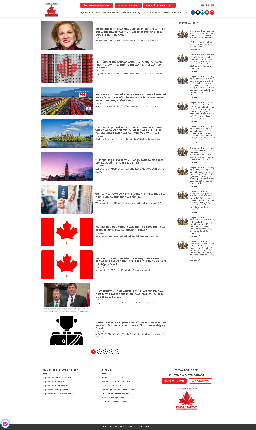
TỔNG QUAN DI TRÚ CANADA (96, 5)
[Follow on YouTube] (207, 12)
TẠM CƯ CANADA (152, 12)
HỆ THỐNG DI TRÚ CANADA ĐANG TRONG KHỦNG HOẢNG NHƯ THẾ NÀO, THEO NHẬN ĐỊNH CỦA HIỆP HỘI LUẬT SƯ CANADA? (128, 64)
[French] (207, 5)
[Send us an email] (197, 12)
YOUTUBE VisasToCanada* (114, 401)
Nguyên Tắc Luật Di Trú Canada (57, 377)
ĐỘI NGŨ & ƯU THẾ (89, 12)
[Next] (117, 351)
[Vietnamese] (212, 5)
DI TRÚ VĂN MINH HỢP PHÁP (158, 5)
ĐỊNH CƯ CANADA (110, 12)
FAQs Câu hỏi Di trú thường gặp (115, 393)
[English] (202, 5)
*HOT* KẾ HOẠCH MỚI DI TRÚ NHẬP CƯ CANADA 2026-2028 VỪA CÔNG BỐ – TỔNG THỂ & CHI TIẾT (129, 161)
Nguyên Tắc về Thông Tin (54, 381)
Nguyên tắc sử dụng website (55, 389)
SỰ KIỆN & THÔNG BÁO (112, 385)
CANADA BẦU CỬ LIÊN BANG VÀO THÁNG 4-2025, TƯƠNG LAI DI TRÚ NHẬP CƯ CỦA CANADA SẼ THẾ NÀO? (130, 228)
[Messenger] (5, 424)
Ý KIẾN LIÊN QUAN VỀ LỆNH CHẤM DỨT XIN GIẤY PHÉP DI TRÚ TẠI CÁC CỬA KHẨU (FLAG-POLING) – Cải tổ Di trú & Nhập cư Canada (130, 325)
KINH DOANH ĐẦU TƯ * (175, 12)
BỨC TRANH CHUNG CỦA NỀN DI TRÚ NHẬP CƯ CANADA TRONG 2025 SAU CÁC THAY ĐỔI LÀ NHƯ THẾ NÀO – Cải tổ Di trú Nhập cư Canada (130, 261)
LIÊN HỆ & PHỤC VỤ (131, 12)
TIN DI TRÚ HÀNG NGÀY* (128, 5)
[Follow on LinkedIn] (202, 12)
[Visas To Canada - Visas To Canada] (59, 10)
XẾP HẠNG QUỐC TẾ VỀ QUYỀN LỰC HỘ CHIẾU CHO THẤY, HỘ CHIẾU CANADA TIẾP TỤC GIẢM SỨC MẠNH (130, 196)
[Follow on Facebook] (193, 12)
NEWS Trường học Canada (113, 397)
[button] (212, 12)
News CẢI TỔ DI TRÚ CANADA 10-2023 (119, 381)
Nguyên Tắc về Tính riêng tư (55, 385)
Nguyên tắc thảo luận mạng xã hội (58, 393)
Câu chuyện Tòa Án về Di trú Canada (118, 389)
